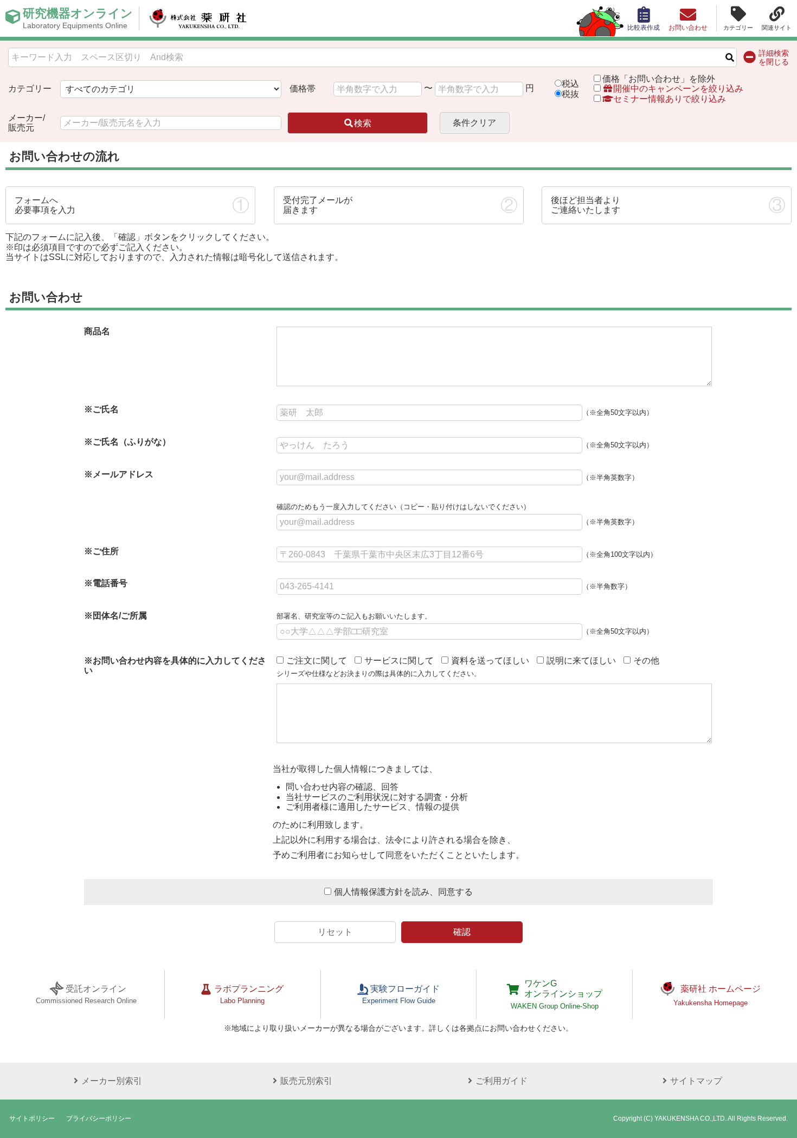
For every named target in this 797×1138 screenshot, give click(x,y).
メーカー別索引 (111, 1080)
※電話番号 (105, 583)
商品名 (97, 331)
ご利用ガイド (501, 1080)
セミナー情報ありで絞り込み (669, 98)
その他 (646, 660)
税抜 (570, 94)
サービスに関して (399, 660)
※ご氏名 (101, 409)
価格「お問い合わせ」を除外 (658, 78)
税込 (570, 83)
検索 (362, 123)
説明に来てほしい (581, 660)
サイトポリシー (32, 1118)
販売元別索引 (306, 1080)
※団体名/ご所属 (115, 615)
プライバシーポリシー (98, 1118)
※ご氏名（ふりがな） (127, 441)
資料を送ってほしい (490, 660)
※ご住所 (101, 551)
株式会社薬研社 (198, 18)
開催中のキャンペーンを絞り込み (678, 88)
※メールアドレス (118, 474)
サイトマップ (696, 1080)
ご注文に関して (316, 660)
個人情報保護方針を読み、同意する (403, 891)
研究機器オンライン (78, 18)
